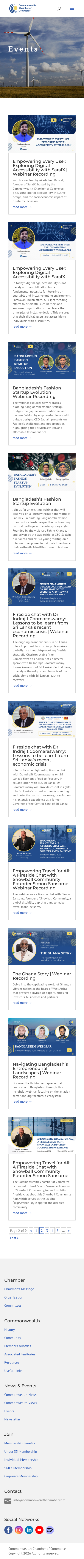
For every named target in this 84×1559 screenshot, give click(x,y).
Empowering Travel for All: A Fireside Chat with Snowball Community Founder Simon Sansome (41, 1169)
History (9, 1329)
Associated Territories (19, 1354)
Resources (11, 1362)
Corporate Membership (21, 1476)
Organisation (13, 1297)
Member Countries (17, 1346)
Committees (13, 1305)
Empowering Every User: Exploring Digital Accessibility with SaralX (39, 272)
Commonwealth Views (20, 1403)
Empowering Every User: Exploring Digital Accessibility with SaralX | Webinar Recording (40, 168)
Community (12, 1338)
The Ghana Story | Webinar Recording (42, 976)
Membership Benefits (19, 1443)
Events (9, 1411)
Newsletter (12, 1419)
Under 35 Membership (20, 1451)
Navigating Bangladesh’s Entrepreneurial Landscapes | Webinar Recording (40, 1071)
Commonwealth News (20, 1394)
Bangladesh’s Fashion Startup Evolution (37, 501)
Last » (14, 1238)
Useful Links (13, 1370)
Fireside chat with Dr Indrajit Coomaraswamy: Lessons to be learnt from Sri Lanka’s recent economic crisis (40, 755)
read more (20, 207)
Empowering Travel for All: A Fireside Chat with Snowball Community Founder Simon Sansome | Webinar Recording (42, 879)
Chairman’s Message (19, 1289)
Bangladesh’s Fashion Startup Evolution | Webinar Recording (37, 392)
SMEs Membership (18, 1468)
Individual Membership (21, 1459)
